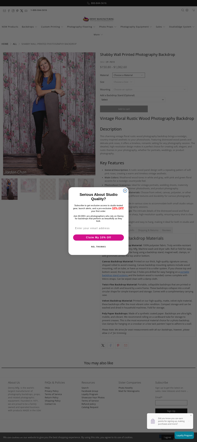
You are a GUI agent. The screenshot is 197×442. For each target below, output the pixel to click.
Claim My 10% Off (98, 237)
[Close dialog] (125, 190)
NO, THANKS (98, 247)
